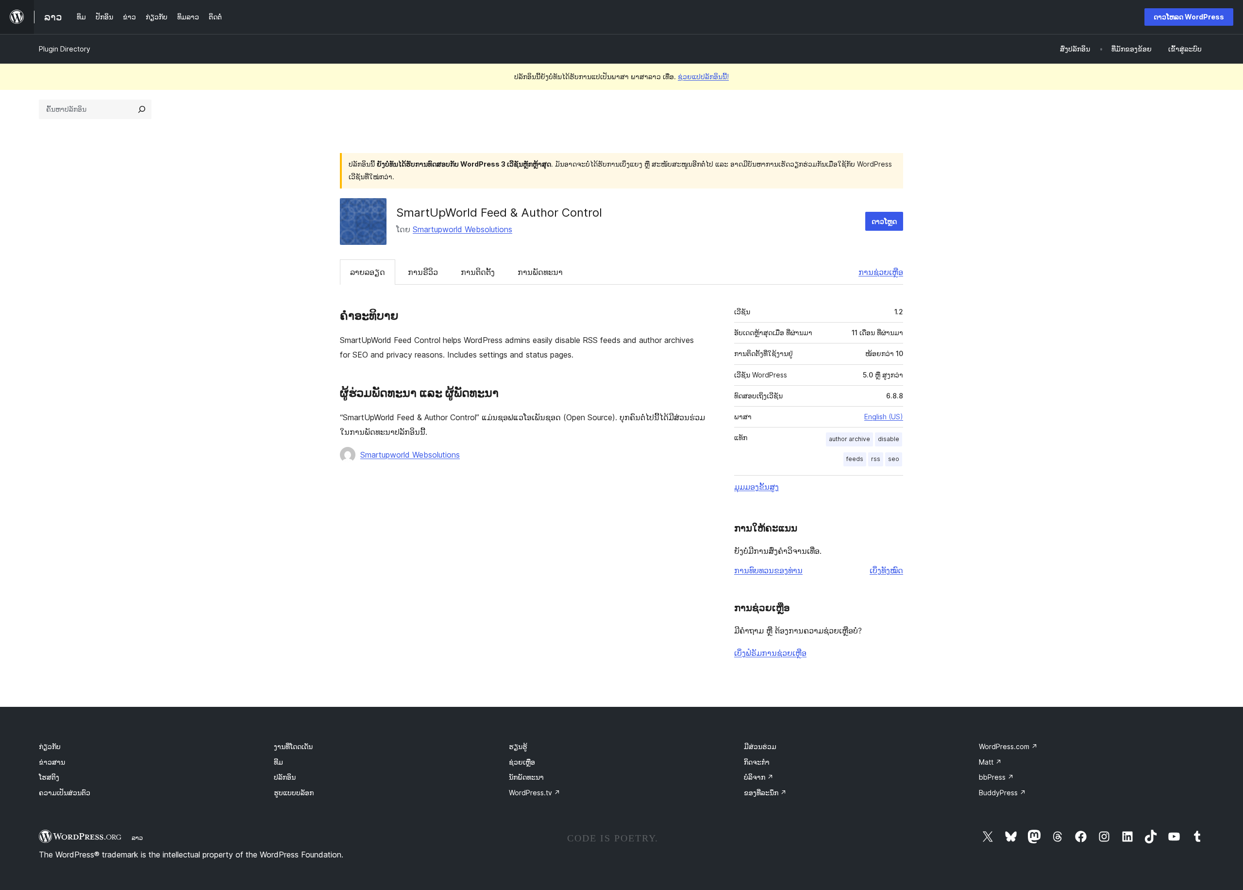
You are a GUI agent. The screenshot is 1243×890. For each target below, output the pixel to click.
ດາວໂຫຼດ (884, 221)
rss (875, 458)
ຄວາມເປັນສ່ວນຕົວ (64, 792)
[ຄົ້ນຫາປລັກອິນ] (141, 109)
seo (893, 458)
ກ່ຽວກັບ (50, 746)
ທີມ (278, 762)
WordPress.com (1008, 746)
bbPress (996, 777)
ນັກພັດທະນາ (526, 777)
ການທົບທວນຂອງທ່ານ (768, 570)
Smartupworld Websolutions (462, 229)
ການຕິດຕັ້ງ (478, 272)
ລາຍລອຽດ (367, 272)
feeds (854, 458)
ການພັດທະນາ (540, 272)
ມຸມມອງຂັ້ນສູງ (756, 487)
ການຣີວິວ (423, 272)
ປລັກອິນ (285, 777)
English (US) (883, 416)
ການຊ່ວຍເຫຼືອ (880, 272)
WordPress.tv (534, 792)
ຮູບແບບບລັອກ (294, 792)
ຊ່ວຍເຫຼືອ (522, 762)
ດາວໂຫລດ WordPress (1189, 17)
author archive (849, 439)
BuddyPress (1002, 792)
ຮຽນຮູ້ (518, 746)
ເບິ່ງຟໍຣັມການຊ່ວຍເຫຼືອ (770, 653)
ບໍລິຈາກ (758, 777)
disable (888, 439)
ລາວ (137, 837)
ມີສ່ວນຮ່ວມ (760, 746)
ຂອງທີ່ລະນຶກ (765, 792)
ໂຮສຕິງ (49, 777)
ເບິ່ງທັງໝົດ (886, 570)
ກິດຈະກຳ (757, 762)
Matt (990, 762)
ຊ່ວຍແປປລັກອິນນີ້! (703, 76)
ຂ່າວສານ (52, 762)
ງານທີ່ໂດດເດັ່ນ (293, 746)
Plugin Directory (64, 49)
